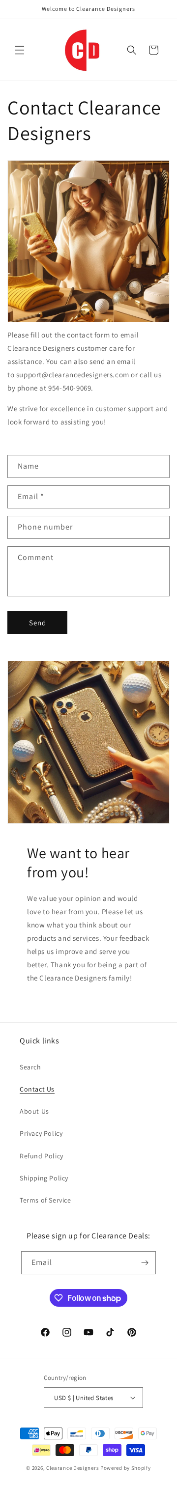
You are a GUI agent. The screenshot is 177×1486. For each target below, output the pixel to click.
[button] (19, 50)
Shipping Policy (44, 1178)
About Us (34, 1111)
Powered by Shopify (125, 1467)
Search (30, 1067)
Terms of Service (45, 1200)
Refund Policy (41, 1155)
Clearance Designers (72, 1467)
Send (37, 622)
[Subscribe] (144, 1262)
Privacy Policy (41, 1133)
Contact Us (37, 1089)
